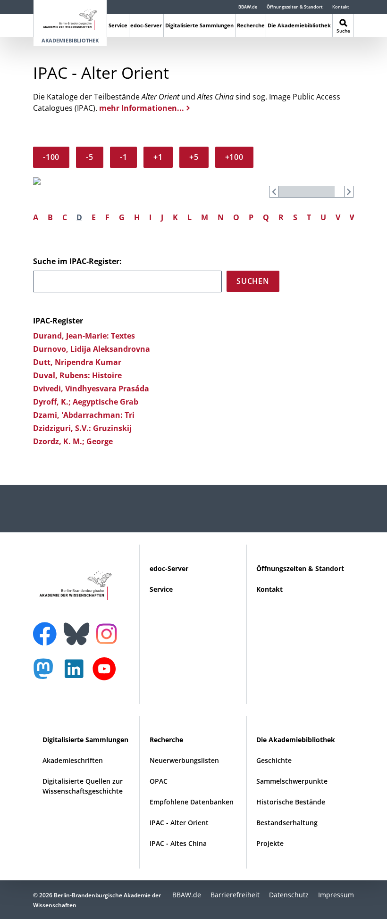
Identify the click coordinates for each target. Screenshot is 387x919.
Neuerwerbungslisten (184, 760)
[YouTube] (107, 674)
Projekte (270, 843)
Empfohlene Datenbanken (192, 801)
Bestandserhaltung (287, 822)
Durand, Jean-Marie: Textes (84, 336)
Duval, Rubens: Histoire (77, 375)
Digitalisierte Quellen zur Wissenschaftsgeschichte (82, 786)
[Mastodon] (46, 674)
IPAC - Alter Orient (179, 822)
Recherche (251, 25)
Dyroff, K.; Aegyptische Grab (85, 402)
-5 (89, 157)
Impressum (336, 894)
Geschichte (274, 760)
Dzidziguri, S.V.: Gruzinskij (82, 428)
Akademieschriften (72, 760)
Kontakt (340, 6)
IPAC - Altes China (178, 843)
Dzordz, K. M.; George (73, 441)
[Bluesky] (78, 628)
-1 (123, 157)
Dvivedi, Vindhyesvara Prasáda (91, 388)
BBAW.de (247, 6)
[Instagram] (108, 633)
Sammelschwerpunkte (292, 781)
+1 (158, 157)
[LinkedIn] (76, 674)
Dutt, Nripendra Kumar (77, 362)
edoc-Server (146, 25)
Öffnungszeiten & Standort (295, 6)
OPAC (159, 781)
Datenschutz (289, 894)
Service (118, 25)
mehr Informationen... (141, 108)
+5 (194, 157)
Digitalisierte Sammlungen (199, 25)
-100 (51, 157)
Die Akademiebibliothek (299, 25)
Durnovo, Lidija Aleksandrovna (91, 349)
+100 (234, 157)
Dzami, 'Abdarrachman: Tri (84, 415)
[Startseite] (70, 17)
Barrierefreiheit (235, 894)
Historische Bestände (290, 801)
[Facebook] (47, 628)
